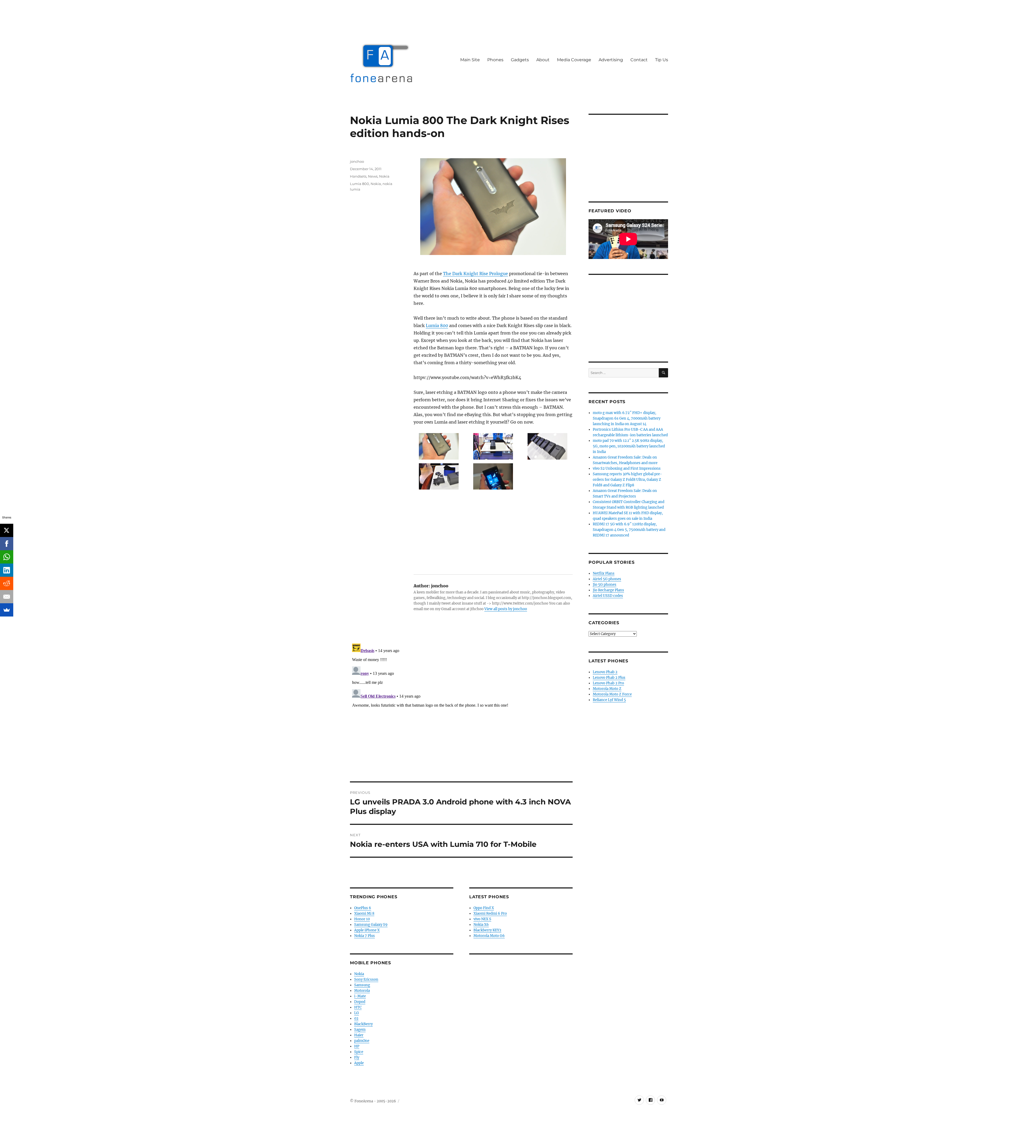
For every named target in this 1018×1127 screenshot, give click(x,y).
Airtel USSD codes (608, 595)
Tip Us (661, 59)
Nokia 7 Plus (364, 936)
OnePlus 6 (362, 908)
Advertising (611, 59)
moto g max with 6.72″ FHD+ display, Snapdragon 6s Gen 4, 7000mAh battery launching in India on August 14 (626, 418)
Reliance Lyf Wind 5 (609, 700)
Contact (639, 59)
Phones (495, 59)
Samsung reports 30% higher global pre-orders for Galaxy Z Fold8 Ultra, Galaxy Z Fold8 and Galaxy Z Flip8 (627, 479)
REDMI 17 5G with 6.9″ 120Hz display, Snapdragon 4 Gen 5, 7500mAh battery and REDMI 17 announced (629, 530)
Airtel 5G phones (607, 579)
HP (356, 1046)
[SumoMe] (6, 610)
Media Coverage (574, 59)
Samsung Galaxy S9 (371, 924)
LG (356, 1013)
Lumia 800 (437, 325)
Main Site (470, 59)
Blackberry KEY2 (487, 930)
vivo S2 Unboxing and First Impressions (627, 468)
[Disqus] (461, 707)
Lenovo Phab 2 (605, 672)
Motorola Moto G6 (489, 936)
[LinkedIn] (6, 570)
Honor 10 (362, 919)
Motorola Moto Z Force (612, 694)
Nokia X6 (481, 924)
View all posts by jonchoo (505, 609)
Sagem (360, 1029)
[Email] (6, 596)
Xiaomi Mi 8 (364, 913)
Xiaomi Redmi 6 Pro (490, 913)
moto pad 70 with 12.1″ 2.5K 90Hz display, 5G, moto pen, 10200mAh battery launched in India (629, 446)
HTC (358, 1007)
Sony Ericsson (366, 979)
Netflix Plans (604, 573)
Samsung (362, 985)
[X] (6, 530)
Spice (358, 1052)
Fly (356, 1057)
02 (356, 1018)
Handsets (358, 176)
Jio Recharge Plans (608, 590)
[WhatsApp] (6, 557)
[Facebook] (6, 543)
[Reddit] (6, 583)
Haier (358, 1035)
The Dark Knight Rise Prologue (475, 273)
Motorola (362, 990)
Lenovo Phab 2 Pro (608, 683)
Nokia (384, 176)
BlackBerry (363, 1024)
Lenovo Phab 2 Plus (609, 677)
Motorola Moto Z (607, 688)
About (543, 59)
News (373, 176)
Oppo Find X (483, 908)
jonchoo (357, 161)
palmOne (361, 1040)
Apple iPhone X (367, 930)
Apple (359, 1063)
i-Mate (360, 996)
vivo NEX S (482, 919)
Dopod (359, 1002)
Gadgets (520, 59)
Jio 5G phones (604, 584)
